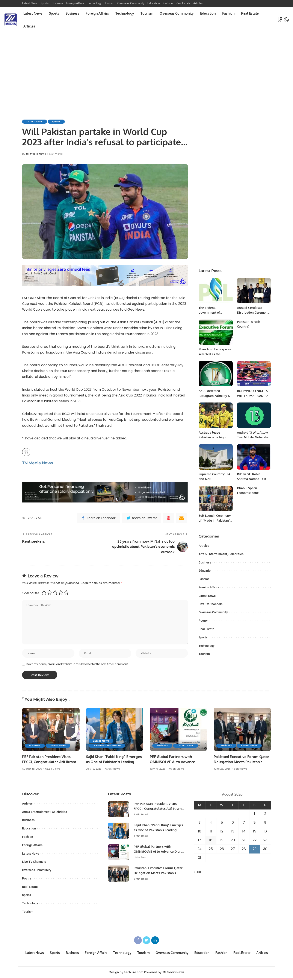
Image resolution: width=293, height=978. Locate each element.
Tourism (204, 654)
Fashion (204, 579)
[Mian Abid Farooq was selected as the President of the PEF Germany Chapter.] (216, 332)
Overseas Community (213, 612)
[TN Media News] (10, 19)
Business (205, 562)
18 (210, 840)
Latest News (34, 121)
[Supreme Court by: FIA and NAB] (216, 457)
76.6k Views (176, 769)
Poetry (203, 620)
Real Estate (206, 629)
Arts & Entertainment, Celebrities (221, 554)
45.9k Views (112, 769)
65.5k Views (52, 769)
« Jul (197, 872)
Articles (204, 545)
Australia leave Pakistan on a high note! (212, 437)
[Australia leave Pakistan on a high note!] (216, 415)
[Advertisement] (146, 65)
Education (205, 570)
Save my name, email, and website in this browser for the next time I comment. (77, 664)
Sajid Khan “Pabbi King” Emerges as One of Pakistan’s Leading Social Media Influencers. (114, 761)
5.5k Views (56, 154)
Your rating (30, 592)
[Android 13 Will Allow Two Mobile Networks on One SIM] (254, 415)
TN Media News (36, 154)
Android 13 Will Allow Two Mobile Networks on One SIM (253, 437)
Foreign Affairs (209, 587)
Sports (56, 121)
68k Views (240, 769)
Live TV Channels (210, 604)
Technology (206, 645)
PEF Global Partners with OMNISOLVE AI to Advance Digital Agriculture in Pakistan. (176, 761)
